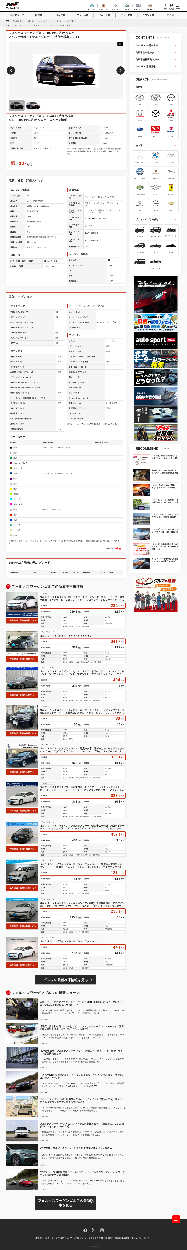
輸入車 (31, 21)
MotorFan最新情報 (146, 66)
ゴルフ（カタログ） (48, 25)
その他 (170, 15)
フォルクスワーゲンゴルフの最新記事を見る (66, 1203)
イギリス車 (104, 15)
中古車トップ (17, 15)
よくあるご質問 (95, 1238)
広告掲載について (64, 1238)
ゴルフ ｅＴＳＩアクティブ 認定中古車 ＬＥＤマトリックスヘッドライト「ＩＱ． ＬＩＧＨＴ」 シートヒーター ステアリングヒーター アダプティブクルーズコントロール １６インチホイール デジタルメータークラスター (82, 788)
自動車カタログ (19, 21)
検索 (165, 9)
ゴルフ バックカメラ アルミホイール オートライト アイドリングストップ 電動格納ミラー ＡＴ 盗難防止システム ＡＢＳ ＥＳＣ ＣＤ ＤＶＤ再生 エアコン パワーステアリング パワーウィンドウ (83, 711)
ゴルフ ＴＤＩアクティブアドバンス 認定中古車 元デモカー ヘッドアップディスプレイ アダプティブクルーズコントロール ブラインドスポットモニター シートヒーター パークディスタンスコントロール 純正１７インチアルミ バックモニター (83, 750)
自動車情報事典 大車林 (148, 59)
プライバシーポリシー (141, 1238)
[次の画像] (120, 70)
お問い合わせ (80, 1238)
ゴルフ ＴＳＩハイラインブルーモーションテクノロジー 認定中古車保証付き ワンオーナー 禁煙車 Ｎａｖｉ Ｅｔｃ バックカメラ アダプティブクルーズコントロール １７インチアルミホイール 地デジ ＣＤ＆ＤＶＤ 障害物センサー (82, 865)
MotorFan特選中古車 (147, 45)
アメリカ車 (82, 15)
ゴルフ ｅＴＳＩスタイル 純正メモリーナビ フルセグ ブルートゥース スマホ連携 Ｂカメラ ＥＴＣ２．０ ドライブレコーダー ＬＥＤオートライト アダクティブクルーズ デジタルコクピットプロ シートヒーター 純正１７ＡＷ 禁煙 (82, 598)
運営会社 (39, 1238)
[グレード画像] (17, 105)
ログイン (172, 9)
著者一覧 (49, 1238)
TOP (7, 21)
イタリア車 (126, 15)
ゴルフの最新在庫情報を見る (66, 980)
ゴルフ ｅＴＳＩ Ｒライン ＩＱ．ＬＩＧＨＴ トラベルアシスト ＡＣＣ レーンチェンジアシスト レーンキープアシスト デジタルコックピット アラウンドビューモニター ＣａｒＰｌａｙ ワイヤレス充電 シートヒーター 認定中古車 (82, 673)
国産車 (38, 15)
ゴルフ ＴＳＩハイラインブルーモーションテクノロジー (69, 941)
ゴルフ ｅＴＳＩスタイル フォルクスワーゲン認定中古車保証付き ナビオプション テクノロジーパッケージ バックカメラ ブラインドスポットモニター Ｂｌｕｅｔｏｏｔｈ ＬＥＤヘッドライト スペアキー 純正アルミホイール (82, 904)
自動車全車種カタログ (147, 52)
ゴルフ (58, 21)
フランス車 (148, 15)
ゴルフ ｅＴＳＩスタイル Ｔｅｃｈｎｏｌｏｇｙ (66, 635)
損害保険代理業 (122, 1238)
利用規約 (109, 1238)
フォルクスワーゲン (45, 21)
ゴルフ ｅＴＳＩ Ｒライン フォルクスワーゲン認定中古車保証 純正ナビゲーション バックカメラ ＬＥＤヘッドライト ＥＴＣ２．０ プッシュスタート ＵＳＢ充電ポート (83, 827)
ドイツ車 (60, 15)
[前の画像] (11, 70)
